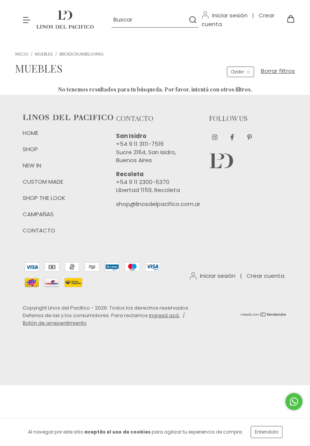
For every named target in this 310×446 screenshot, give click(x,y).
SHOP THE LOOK (44, 198)
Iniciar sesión (230, 15)
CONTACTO (39, 230)
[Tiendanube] (263, 315)
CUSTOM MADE (43, 182)
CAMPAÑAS (38, 214)
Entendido (266, 432)
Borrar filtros (278, 71)
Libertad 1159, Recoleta (148, 190)
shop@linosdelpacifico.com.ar (158, 204)
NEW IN (32, 165)
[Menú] (26, 19)
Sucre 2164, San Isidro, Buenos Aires (146, 156)
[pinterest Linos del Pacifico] (249, 137)
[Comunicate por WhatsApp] (293, 401)
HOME (30, 133)
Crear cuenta (265, 276)
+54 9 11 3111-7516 (140, 144)
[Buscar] (192, 19)
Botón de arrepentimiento (55, 323)
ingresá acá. (164, 315)
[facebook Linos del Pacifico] (232, 137)
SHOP (30, 149)
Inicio (21, 54)
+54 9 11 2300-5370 (142, 182)
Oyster (237, 71)
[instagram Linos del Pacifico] (214, 137)
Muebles (44, 54)
